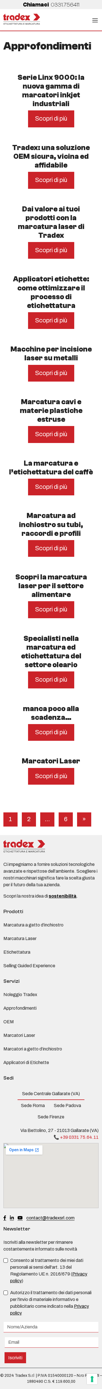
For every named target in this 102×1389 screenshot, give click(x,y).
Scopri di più (51, 118)
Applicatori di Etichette (26, 1062)
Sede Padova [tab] (67, 1105)
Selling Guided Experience (29, 965)
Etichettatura (16, 952)
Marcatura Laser (20, 938)
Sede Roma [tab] (33, 1105)
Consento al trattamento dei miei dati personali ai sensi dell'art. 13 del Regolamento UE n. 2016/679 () (48, 1270)
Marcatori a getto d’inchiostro (32, 1048)
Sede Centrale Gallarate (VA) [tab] (51, 1093)
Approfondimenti (20, 1008)
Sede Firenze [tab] (51, 1116)
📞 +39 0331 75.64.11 (76, 1137)
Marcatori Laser (19, 1035)
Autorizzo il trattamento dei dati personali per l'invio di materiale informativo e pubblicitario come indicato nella (51, 1302)
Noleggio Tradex (20, 994)
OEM (8, 1021)
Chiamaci (51, 4)
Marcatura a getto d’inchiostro (33, 925)
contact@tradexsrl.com (50, 1217)
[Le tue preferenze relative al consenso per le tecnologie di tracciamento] (92, 1379)
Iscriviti (15, 1357)
